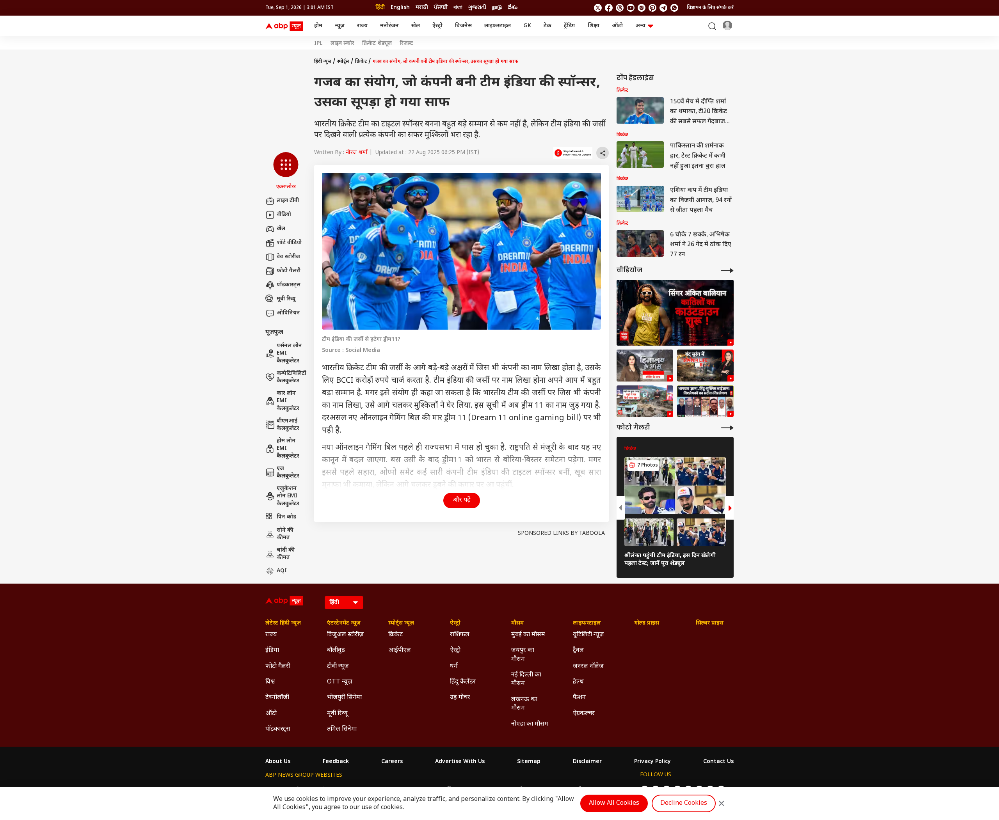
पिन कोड (286, 517)
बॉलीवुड (336, 650)
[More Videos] (727, 270)
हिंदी (380, 7)
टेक (547, 26)
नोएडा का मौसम (529, 724)
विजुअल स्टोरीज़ (345, 635)
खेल (415, 26)
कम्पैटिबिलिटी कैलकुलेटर (291, 377)
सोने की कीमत (285, 534)
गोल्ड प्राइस (646, 623)
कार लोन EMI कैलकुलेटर (288, 401)
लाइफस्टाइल (497, 26)
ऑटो (617, 26)
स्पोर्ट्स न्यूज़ (401, 623)
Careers (392, 762)
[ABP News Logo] (285, 26)
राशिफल (459, 635)
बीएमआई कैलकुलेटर (288, 425)
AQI (282, 571)
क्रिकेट (361, 62)
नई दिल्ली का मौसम (526, 679)
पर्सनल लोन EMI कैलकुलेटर (289, 353)
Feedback (336, 762)
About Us (277, 762)
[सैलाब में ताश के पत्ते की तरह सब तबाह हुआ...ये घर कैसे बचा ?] (645, 401)
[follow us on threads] (619, 7)
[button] (286, 171)
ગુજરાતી (477, 7)
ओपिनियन (288, 313)
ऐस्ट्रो (437, 26)
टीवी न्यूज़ (338, 666)
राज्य (362, 26)
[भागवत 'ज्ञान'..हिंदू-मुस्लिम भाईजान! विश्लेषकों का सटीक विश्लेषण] (705, 401)
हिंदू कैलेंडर (463, 682)
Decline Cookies (683, 803)
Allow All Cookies (614, 803)
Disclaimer (587, 762)
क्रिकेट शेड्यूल (377, 43)
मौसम (517, 623)
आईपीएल (399, 650)
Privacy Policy (652, 762)
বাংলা (457, 7)
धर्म (454, 666)
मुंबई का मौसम (528, 635)
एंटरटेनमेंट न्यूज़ (344, 623)
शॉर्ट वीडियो (289, 243)
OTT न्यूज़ (339, 682)
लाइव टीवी (288, 200)
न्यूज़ (340, 26)
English (400, 7)
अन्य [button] (640, 26)
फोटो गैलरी (288, 271)
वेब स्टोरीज (288, 257)
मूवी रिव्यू (286, 299)
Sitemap (528, 762)
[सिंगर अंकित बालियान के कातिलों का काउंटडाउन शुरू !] (675, 313)
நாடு (497, 7)
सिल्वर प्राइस (709, 623)
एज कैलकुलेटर (288, 472)
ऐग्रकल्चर (584, 714)
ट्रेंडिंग (569, 26)
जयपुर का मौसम (522, 654)
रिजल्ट (406, 43)
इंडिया (272, 650)
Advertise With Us (460, 762)
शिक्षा (593, 26)
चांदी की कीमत (286, 554)
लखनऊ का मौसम (524, 704)
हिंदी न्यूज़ (322, 62)
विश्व (270, 682)
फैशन (579, 698)
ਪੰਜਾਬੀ (441, 7)
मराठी (422, 7)
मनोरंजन (389, 26)
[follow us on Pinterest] (652, 7)
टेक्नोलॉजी (277, 698)
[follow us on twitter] (598, 7)
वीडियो (284, 214)
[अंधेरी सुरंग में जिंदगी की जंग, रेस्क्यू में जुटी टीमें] (705, 366)
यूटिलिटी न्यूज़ (588, 635)
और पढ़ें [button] (462, 500)
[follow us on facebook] (608, 7)
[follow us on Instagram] (641, 7)
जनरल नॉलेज (588, 666)
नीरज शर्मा (357, 152)
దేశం (512, 7)
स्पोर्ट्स (343, 62)
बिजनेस (463, 26)
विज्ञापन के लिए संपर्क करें (710, 8)
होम (318, 26)
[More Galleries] (727, 428)
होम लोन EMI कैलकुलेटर (288, 448)
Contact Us (718, 762)
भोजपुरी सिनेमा (344, 698)
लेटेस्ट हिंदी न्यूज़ (283, 623)
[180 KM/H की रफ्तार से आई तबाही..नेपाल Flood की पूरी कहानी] (645, 366)
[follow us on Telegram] (663, 7)
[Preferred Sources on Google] (572, 153)
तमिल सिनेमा (342, 729)
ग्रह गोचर (460, 698)
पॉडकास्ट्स (288, 285)
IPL (318, 43)
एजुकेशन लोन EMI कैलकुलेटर (288, 496)
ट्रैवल (578, 650)
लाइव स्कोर (342, 43)
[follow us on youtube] (630, 7)
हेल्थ (578, 682)
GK (527, 26)
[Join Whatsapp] (674, 7)
